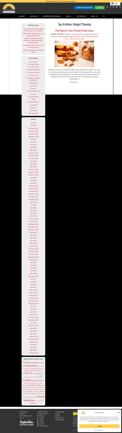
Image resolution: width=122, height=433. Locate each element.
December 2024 (33, 156)
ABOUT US (76, 412)
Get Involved (33, 105)
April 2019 (33, 287)
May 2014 (33, 345)
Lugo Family (41, 389)
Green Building (33, 83)
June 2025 (33, 142)
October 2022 (33, 197)
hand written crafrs (32, 387)
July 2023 (33, 177)
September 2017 (33, 303)
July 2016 (33, 323)
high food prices (29, 389)
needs (33, 391)
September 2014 (33, 339)
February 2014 (33, 353)
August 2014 (33, 342)
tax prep (32, 397)
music (29, 391)
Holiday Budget (36, 389)
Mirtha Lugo (24, 391)
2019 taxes (27, 363)
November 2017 (33, 301)
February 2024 (33, 169)
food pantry (35, 383)
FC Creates (33, 62)
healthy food (38, 387)
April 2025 (33, 147)
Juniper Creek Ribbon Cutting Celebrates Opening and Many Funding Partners (33, 40)
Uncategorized (33, 113)
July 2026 (33, 123)
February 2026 (33, 128)
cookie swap (40, 370)
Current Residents (84, 7)
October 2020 (33, 254)
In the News (33, 110)
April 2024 (33, 164)
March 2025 (33, 150)
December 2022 (33, 191)
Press (74, 415)
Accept (99, 426)
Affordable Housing (33, 91)
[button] (119, 412)
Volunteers (41, 400)
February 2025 (33, 153)
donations (37, 377)
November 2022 (33, 194)
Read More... (74, 82)
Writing (33, 403)
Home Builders (77, 421)
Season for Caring (30, 393)
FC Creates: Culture (33, 72)
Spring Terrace (37, 393)
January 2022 (33, 221)
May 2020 (33, 268)
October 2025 (33, 134)
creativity (38, 373)
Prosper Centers (59, 417)
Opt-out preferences (98, 430)
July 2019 (33, 279)
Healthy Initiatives (33, 102)
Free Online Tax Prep (34, 385)
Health (33, 99)
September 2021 (33, 230)
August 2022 (33, 202)
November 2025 (33, 131)
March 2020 (33, 273)
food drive (72, 39)
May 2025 (33, 145)
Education (33, 94)
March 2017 (33, 312)
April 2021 (33, 241)
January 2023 (33, 188)
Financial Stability (33, 97)
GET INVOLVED (24, 412)
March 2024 (33, 167)
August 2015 (33, 328)
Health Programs (59, 419)
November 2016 (33, 317)
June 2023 (33, 180)
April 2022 (33, 213)
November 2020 (33, 251)
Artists (28, 365)
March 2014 (33, 350)
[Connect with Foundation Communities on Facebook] (110, 7)
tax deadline (28, 397)
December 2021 (33, 224)
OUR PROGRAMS (60, 412)
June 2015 (33, 331)
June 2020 (33, 265)
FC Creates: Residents (33, 70)
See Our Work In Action (26, 415)
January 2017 (33, 314)
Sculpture (24, 393)
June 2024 (33, 161)
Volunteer (33, 108)
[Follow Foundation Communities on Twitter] (113, 7)
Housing (33, 88)
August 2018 (33, 295)
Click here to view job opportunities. (61, 1)
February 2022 (33, 219)
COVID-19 (27, 373)
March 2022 (33, 216)
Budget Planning (39, 368)
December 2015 (33, 325)
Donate (100, 7)
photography (37, 391)
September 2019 (33, 276)
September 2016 (33, 320)
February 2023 (33, 186)
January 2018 (33, 298)
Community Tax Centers (30, 370)
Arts (34, 365)
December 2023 (33, 172)
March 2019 (33, 290)
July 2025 (33, 139)
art (24, 366)
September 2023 (33, 175)
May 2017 (33, 309)
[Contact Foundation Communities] (120, 7)
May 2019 (33, 284)
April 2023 (33, 183)
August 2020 (33, 260)
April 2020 (33, 271)
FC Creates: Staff (33, 67)
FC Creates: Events (33, 64)
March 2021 (33, 243)
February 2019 (33, 293)
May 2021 (33, 238)
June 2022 (33, 208)
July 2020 (33, 262)
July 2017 (33, 306)
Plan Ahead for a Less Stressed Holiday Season (74, 30)
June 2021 (33, 235)
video (36, 397)
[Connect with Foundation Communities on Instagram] (107, 7)
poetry (42, 391)
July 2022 (33, 205)
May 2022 (33, 210)
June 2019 (33, 282)
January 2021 (33, 246)
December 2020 (33, 249)
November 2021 (33, 227)
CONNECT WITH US (42, 412)
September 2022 (33, 199)
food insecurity (30, 383)
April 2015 (33, 334)
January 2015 (33, 336)
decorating (32, 377)
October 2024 (33, 158)
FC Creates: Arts (33, 75)
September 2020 (33, 257)
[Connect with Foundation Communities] (116, 7)
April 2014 (33, 347)
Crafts (33, 373)
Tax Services (33, 86)
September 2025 (33, 136)
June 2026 (33, 125)
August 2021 (33, 232)
